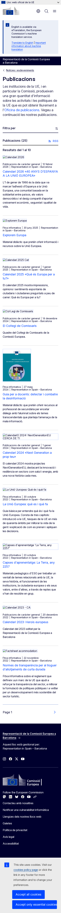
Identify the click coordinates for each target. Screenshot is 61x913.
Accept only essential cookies (36, 904)
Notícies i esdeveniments (20, 70)
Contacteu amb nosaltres (18, 803)
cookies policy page (26, 869)
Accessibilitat (11, 843)
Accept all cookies (28, 894)
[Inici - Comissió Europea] (11, 11)
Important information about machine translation (29, 46)
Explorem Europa (14, 235)
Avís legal (8, 836)
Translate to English (22, 42)
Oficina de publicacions (21, 110)
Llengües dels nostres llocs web (22, 816)
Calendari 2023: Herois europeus (25, 622)
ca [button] (38, 11)
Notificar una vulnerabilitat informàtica (26, 810)
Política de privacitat (15, 830)
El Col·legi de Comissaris (20, 326)
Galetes (7, 823)
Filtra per (9, 128)
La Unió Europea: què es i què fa (25, 504)
